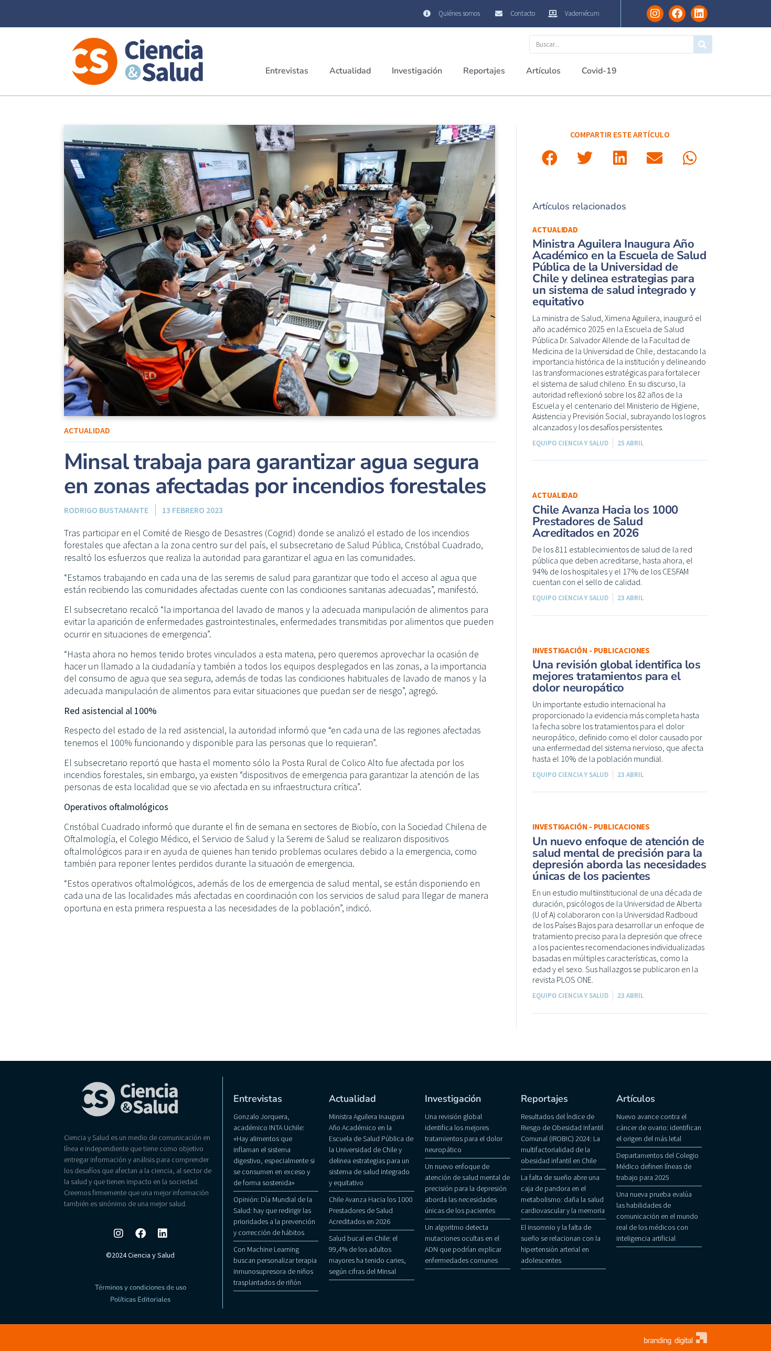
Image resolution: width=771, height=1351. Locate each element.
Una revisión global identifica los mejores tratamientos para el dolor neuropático (616, 676)
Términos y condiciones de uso (140, 1287)
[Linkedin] (699, 13)
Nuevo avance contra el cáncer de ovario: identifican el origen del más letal (658, 1127)
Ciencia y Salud (90, 13)
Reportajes (484, 71)
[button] (549, 158)
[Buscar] (702, 44)
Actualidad (350, 71)
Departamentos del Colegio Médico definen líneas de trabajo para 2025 (657, 1166)
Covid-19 (599, 71)
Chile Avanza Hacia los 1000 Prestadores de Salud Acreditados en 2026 (605, 521)
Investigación (417, 71)
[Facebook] (677, 13)
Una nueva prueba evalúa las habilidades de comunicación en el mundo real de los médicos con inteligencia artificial (657, 1216)
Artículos (543, 71)
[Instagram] (655, 13)
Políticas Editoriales (140, 1299)
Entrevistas (286, 71)
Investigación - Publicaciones (591, 650)
